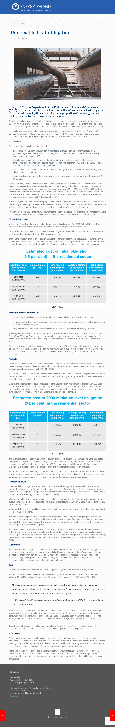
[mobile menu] (101, 7)
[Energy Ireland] (31, 7)
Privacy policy (15, 696)
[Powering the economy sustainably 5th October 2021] (112, 715)
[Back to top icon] (57, 712)
